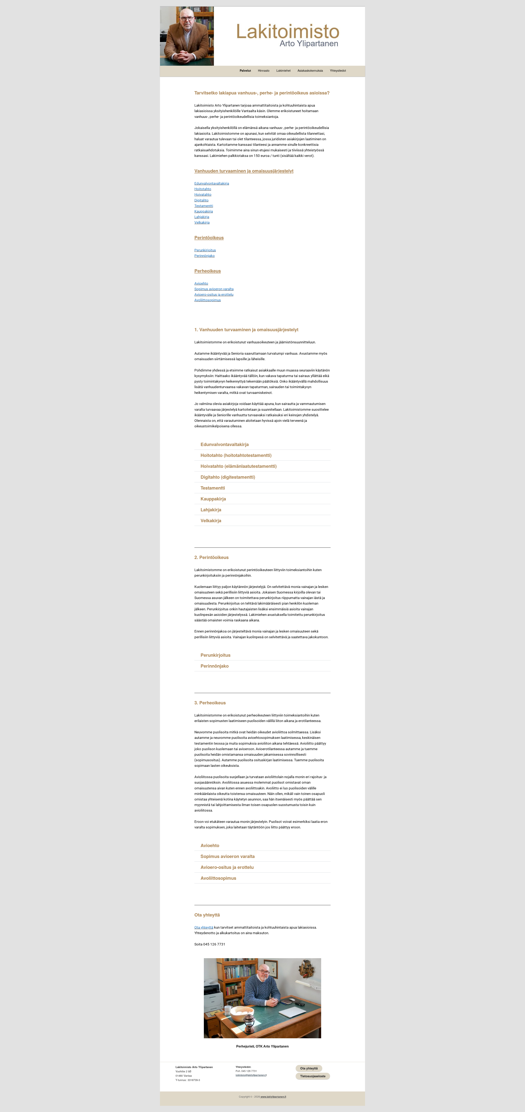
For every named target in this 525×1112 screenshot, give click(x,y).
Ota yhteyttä (203, 927)
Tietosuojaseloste (312, 1076)
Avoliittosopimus (207, 300)
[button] (262, 444)
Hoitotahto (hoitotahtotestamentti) (236, 455)
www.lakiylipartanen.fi (273, 1096)
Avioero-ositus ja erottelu (213, 294)
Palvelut (245, 70)
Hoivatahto (202, 194)
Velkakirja (202, 222)
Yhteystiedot (338, 70)
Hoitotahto (202, 189)
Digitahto (201, 200)
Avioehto (201, 283)
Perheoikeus (207, 270)
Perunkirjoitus (205, 250)
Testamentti (203, 206)
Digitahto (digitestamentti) (228, 477)
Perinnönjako (204, 256)
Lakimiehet (283, 70)
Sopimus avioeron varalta (214, 289)
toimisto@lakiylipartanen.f (251, 1075)
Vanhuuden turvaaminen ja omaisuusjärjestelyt (243, 170)
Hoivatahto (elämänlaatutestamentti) (239, 466)
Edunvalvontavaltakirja (211, 183)
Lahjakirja (201, 217)
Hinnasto (263, 70)
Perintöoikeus (209, 237)
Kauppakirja (203, 211)
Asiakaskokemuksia (310, 70)
